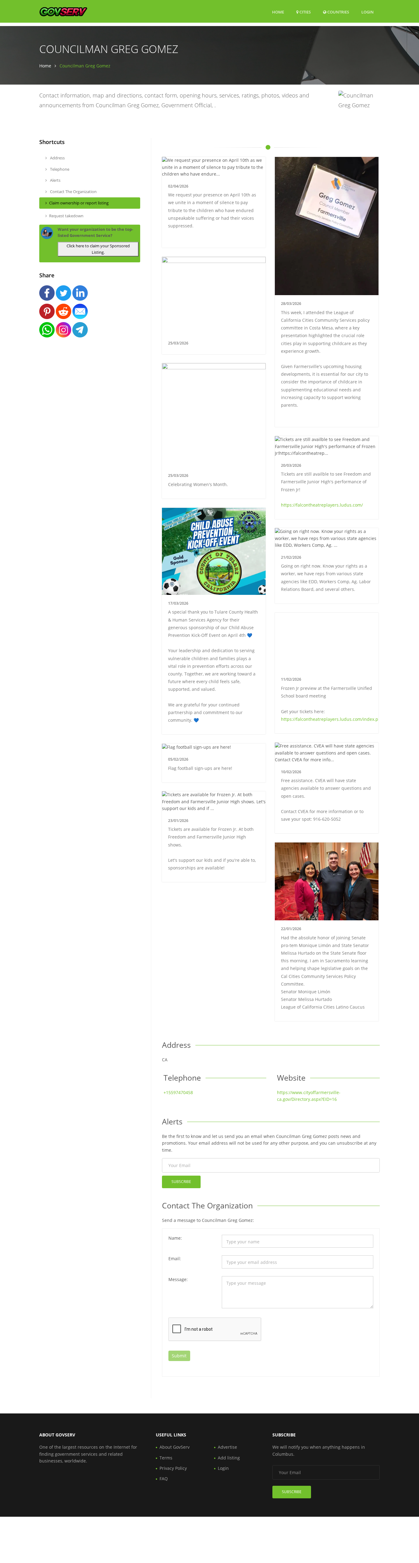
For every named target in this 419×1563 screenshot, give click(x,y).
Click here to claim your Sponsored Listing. (98, 249)
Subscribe (181, 1181)
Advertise (227, 1447)
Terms (166, 1458)
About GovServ (175, 1447)
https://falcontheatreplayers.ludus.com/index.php (332, 719)
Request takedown (66, 216)
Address (57, 158)
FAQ (164, 1478)
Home (278, 12)
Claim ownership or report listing (79, 203)
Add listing (229, 1458)
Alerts (54, 180)
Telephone (59, 169)
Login (367, 12)
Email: (174, 1258)
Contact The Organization (73, 191)
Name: (175, 1238)
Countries (337, 12)
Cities (304, 12)
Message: (178, 1279)
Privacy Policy (173, 1468)
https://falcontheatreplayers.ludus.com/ (322, 505)
